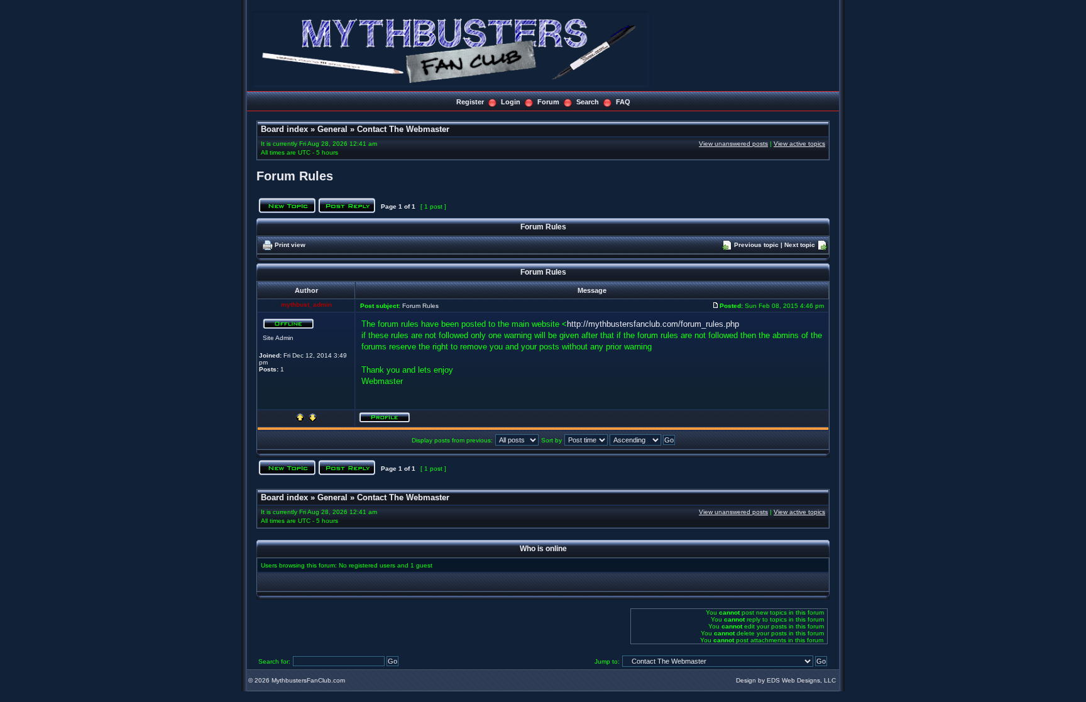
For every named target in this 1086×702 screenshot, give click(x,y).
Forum (548, 102)
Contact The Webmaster (403, 129)
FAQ (623, 102)
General (332, 129)
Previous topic (756, 244)
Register (470, 102)
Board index (284, 129)
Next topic (799, 244)
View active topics (799, 143)
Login (510, 102)
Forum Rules (294, 176)
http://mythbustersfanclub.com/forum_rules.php (653, 324)
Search (587, 102)
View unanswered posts (733, 143)
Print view (290, 244)
